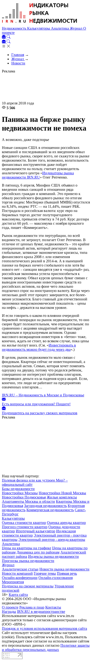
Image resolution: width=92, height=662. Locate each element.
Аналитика (60, 28)
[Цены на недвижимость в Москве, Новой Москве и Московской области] (39, 24)
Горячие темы (45, 573)
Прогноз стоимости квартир (24, 527)
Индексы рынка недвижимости (53, 556)
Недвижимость (14, 28)
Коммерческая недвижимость (50, 510)
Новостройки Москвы (20, 493)
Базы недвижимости (18, 489)
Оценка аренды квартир (66, 523)
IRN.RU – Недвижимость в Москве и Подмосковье (43, 395)
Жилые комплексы (62, 497)
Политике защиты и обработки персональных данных (46, 647)
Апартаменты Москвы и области (28, 501)
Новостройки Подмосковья (24, 497)
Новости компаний (17, 573)
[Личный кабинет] (4, 37)
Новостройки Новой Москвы (62, 493)
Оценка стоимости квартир (24, 523)
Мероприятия (13, 582)
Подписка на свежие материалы (28, 586)
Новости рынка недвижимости (64, 569)
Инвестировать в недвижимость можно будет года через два (39, 347)
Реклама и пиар (31, 607)
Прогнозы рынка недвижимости (28, 561)
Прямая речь (67, 573)
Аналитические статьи (20, 569)
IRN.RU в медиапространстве (41, 612)
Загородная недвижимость (45, 506)
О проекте (10, 607)
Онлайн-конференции (20, 578)
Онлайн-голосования (55, 578)
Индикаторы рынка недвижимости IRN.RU (38, 175)
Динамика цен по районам (38, 552)
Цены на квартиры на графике (26, 548)
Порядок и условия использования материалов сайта (44, 628)
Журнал (76, 28)
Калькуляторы (39, 28)
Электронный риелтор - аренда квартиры (51, 540)
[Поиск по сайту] (8, 37)
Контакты (53, 607)
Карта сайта (18, 595)
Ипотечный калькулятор (35, 531)
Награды (9, 612)
